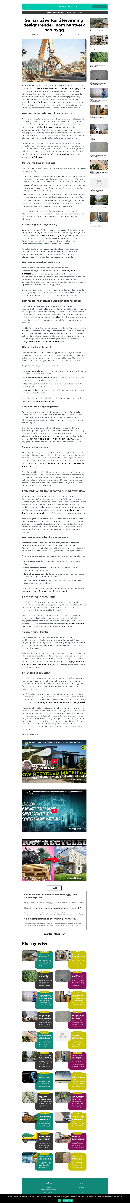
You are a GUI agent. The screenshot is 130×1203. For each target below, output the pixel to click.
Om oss (61, 12)
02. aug (44, 972)
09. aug (77, 951)
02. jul (77, 1133)
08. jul (44, 1052)
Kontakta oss (78, 12)
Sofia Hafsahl (41, 35)
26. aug (44, 951)
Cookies (68, 12)
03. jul (44, 1133)
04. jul (77, 1093)
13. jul (77, 1032)
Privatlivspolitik (67, 1200)
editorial (57, 35)
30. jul (44, 992)
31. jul (77, 972)
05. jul (77, 1073)
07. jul (44, 1073)
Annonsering (52, 12)
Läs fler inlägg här (54, 934)
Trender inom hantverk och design (73, 35)
